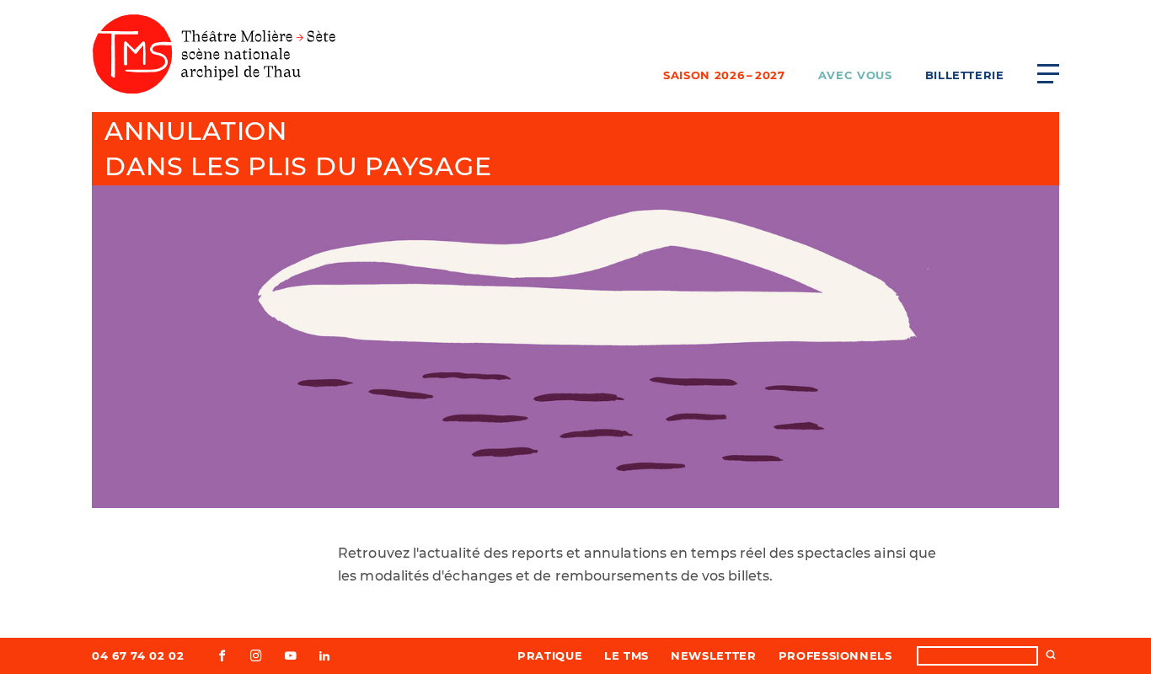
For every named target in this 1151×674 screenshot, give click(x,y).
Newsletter (714, 655)
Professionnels (835, 655)
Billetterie (964, 75)
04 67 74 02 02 (138, 655)
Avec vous (855, 75)
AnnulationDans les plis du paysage (297, 148)
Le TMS (626, 655)
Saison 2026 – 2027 (724, 75)
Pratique (549, 655)
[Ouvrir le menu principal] (1048, 73)
